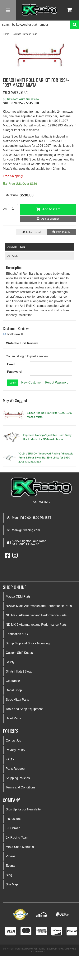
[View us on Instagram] (15, 556)
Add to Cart (51, 209)
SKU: (7, 103)
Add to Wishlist (50, 218)
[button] (39, 24)
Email (11, 364)
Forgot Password (56, 382)
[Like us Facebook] (7, 556)
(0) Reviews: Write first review (21, 98)
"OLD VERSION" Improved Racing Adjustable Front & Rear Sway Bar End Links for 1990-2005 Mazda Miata (45, 457)
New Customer (31, 382)
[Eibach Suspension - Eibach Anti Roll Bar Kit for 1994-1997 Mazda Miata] (39, 55)
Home (6, 34)
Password (14, 371)
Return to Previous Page (24, 34)
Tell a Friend (33, 232)
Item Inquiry (63, 231)
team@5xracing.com (26, 530)
